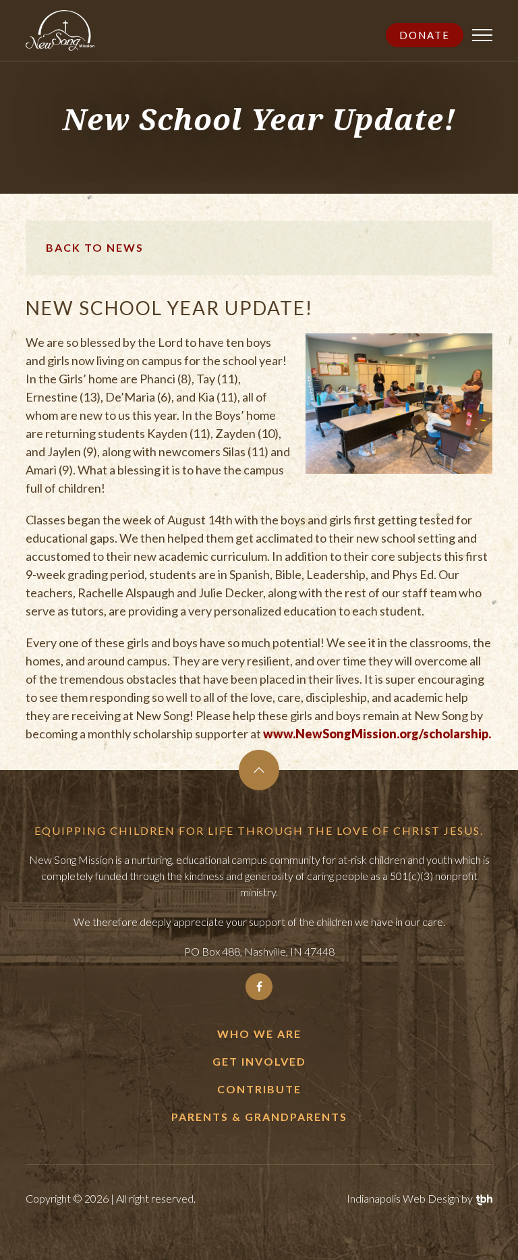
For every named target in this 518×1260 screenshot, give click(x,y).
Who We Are (259, 1033)
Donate (424, 35)
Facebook (259, 986)
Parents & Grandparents (259, 1116)
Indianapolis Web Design (403, 1198)
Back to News (95, 247)
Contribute (259, 1089)
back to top (259, 770)
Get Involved (259, 1061)
